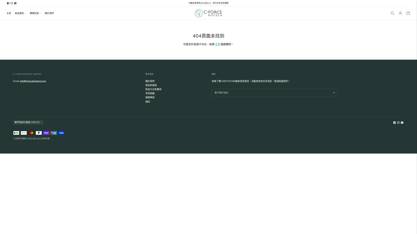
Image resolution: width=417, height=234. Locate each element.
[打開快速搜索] (392, 13)
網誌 (147, 101)
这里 (217, 44)
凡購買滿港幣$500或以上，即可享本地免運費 (208, 3)
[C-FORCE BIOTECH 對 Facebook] (8, 3)
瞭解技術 (34, 13)
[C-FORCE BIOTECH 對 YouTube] (15, 3)
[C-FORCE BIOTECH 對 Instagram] (12, 3)
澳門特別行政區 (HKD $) (27, 122)
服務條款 (150, 97)
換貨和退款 (151, 85)
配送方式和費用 (153, 89)
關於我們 (49, 13)
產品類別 (19, 13)
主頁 (9, 13)
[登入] (400, 13)
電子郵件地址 (221, 88)
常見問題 (150, 93)
